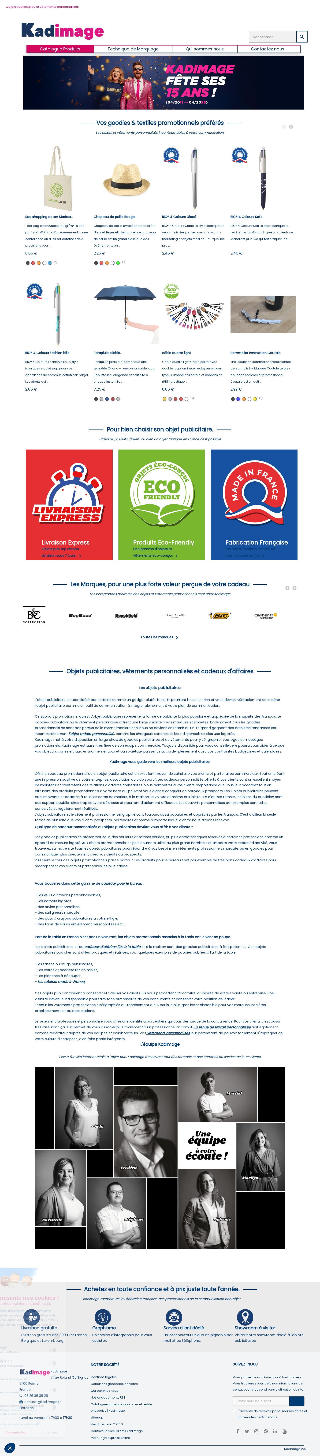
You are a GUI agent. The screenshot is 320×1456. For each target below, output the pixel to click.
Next (291, 127)
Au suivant (86, 1432)
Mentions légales (104, 1377)
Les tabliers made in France (61, 981)
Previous (284, 127)
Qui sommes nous (104, 1390)
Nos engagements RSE (108, 1397)
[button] (9, 1448)
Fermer (20, 1432)
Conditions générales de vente (114, 1384)
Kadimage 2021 (296, 1449)
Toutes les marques (160, 637)
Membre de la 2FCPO (107, 1424)
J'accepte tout (53, 1432)
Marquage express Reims (110, 1438)
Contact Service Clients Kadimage (117, 1431)
